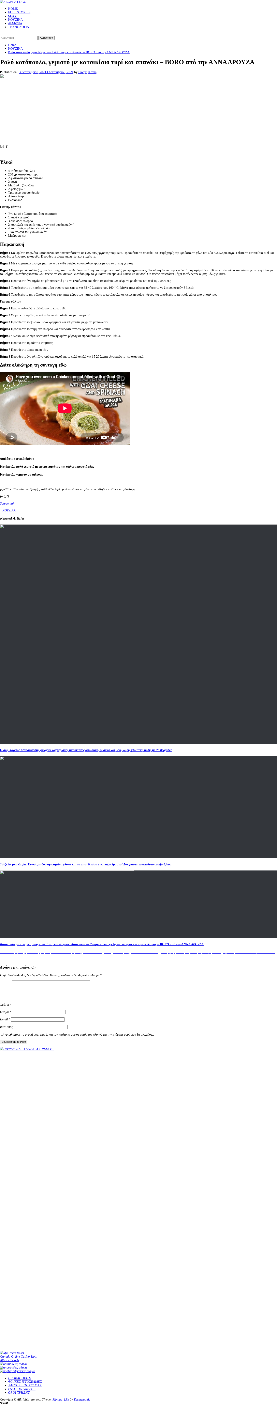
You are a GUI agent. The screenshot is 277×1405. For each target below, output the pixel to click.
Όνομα (5, 1012)
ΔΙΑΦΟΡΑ (15, 23)
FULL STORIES (19, 12)
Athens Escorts (9, 1360)
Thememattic (82, 1399)
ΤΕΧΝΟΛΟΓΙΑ (18, 27)
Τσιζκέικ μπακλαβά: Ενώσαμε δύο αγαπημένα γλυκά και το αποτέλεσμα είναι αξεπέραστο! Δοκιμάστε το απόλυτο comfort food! (86, 864)
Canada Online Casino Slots (18, 1356)
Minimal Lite (61, 1399)
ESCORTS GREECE (21, 1389)
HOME (13, 8)
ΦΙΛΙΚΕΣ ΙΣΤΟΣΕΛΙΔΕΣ (25, 1381)
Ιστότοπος (6, 1027)
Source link (7, 503)
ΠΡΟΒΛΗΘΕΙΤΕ (19, 1378)
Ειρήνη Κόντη (87, 72)
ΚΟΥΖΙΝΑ (15, 19)
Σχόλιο (5, 1004)
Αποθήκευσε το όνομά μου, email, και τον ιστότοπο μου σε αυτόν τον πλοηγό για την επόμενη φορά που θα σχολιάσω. (79, 1034)
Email (5, 1019)
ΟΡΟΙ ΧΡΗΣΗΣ (19, 1392)
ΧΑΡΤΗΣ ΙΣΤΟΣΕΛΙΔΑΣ (25, 1385)
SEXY (12, 16)
